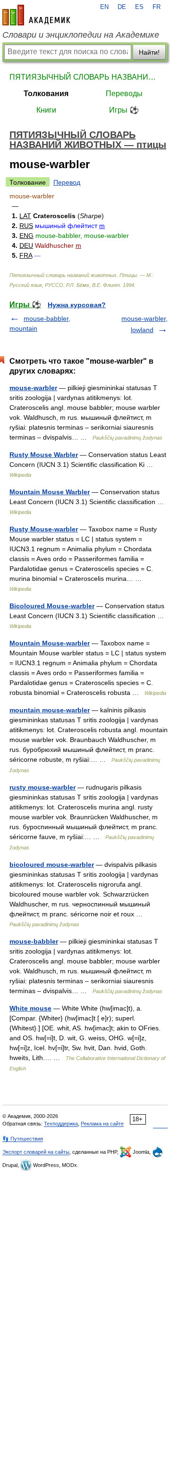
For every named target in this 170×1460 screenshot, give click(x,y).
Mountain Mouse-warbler (49, 643)
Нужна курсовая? (77, 305)
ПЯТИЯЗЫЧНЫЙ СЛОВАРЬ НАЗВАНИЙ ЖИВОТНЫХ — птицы (85, 77)
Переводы (124, 94)
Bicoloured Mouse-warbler (51, 606)
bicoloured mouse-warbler (51, 864)
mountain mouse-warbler (49, 710)
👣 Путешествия (22, 1139)
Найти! (149, 52)
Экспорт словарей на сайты (35, 1152)
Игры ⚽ (124, 110)
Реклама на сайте (102, 1123)
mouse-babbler (33, 941)
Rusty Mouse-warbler (43, 529)
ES (139, 7)
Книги (46, 110)
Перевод (66, 182)
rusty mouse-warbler (42, 787)
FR (157, 7)
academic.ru (36, 15)
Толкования (46, 94)
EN (104, 7)
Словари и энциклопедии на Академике (80, 35)
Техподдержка (61, 1123)
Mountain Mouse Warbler (49, 492)
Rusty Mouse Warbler (43, 454)
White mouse (30, 1008)
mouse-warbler (33, 388)
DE (122, 7)
